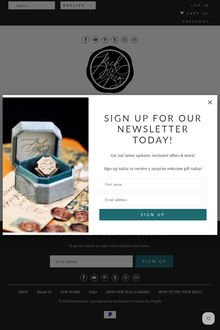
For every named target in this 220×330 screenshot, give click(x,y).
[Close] (210, 102)
